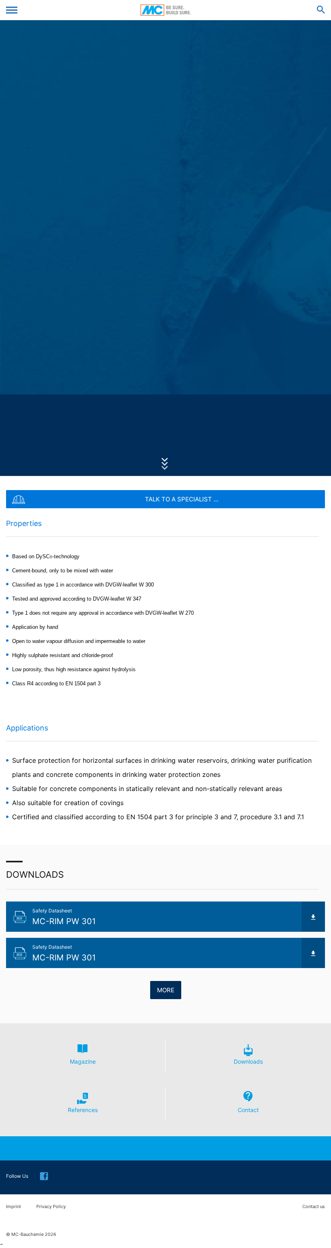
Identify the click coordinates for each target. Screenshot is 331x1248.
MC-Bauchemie (165, 10)
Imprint (13, 1206)
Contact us (313, 1206)
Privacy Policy (51, 1206)
